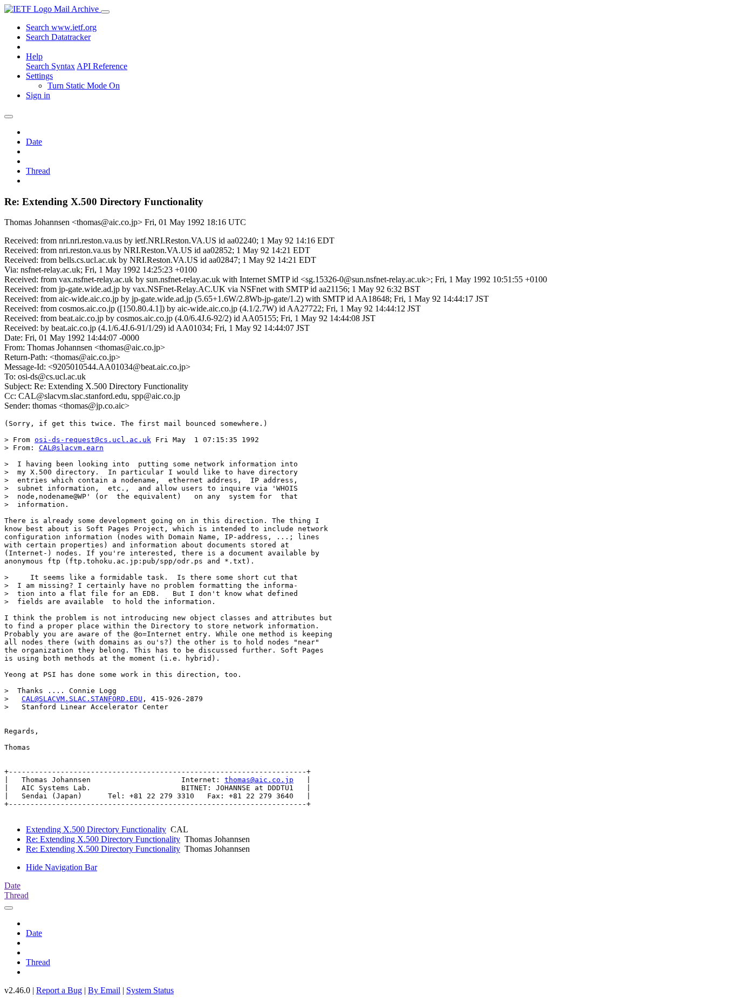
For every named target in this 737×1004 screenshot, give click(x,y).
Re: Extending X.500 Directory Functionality (103, 839)
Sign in (38, 95)
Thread (38, 170)
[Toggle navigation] (105, 11)
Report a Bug (59, 990)
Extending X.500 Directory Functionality (96, 829)
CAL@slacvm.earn (71, 448)
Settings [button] (39, 75)
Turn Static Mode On (83, 85)
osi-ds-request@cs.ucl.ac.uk (93, 440)
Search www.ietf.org (61, 27)
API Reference (102, 66)
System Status (150, 990)
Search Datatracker (58, 37)
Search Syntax (50, 66)
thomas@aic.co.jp (259, 780)
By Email (104, 990)
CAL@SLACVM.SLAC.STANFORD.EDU (82, 699)
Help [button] (34, 56)
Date (34, 141)
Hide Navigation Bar (61, 867)
